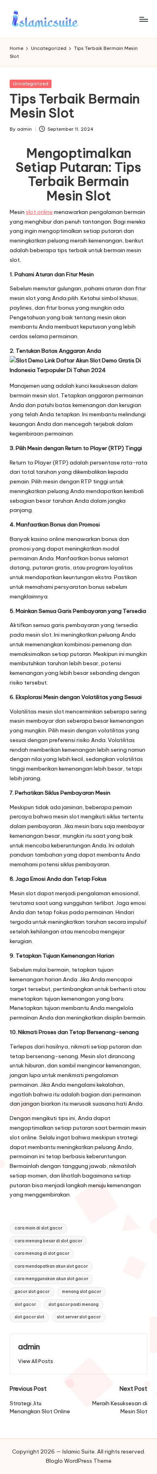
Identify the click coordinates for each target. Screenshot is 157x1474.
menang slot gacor (81, 1291)
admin (29, 1346)
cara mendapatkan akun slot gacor (51, 1266)
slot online (39, 212)
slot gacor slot (29, 1317)
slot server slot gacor (79, 1317)
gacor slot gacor (32, 1291)
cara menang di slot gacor (41, 1253)
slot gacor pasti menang (73, 1304)
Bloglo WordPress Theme (79, 1460)
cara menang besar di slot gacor (48, 1241)
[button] (35, 1361)
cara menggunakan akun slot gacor (51, 1278)
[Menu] (143, 19)
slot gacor (25, 1304)
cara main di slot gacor (38, 1228)
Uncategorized (30, 83)
